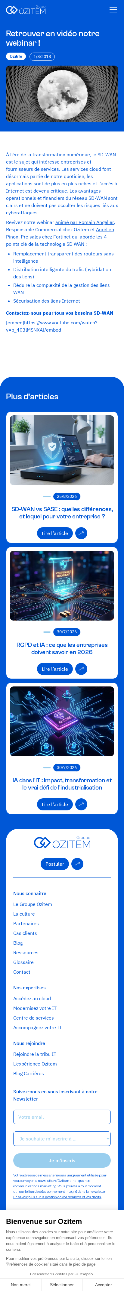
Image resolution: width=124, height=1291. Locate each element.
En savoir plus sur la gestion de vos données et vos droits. (57, 1197)
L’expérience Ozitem (35, 1064)
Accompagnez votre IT (37, 1027)
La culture (24, 914)
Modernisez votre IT (35, 1008)
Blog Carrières (28, 1073)
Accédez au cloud (32, 998)
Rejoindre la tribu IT (34, 1054)
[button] (112, 9)
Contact (21, 972)
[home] (25, 9)
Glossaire (23, 962)
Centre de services (33, 1018)
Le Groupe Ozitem (32, 904)
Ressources (26, 952)
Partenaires (26, 923)
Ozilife (16, 56)
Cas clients (25, 933)
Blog (18, 943)
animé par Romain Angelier (84, 222)
